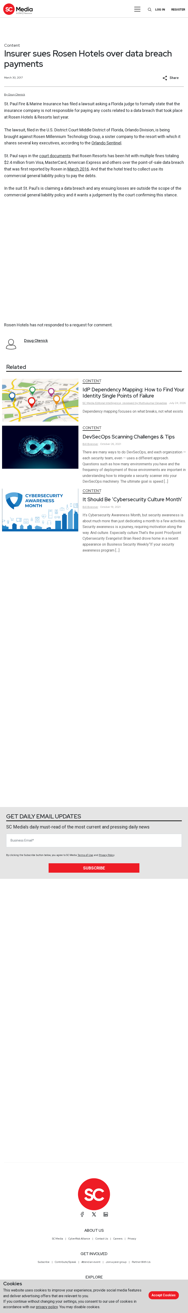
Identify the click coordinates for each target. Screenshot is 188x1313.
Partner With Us (141, 1262)
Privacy (132, 1238)
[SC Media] (18, 9)
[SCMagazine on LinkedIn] (105, 1214)
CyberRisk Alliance (79, 1238)
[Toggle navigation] (137, 9)
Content (12, 45)
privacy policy (47, 1307)
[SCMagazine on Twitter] (94, 1214)
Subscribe (94, 868)
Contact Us (101, 1238)
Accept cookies (164, 1295)
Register (178, 9)
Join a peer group (116, 1262)
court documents (55, 155)
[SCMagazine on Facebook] (82, 1214)
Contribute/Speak (65, 1262)
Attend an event (90, 1262)
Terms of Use (85, 855)
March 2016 (78, 169)
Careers (117, 1238)
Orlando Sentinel (106, 143)
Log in (160, 9)
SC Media (57, 1238)
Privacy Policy (106, 855)
